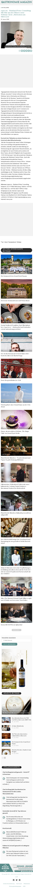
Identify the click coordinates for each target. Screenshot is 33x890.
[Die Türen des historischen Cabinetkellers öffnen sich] (6, 736)
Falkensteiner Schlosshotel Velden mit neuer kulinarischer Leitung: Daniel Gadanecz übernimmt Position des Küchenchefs (15, 486)
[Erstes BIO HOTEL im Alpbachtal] (16, 613)
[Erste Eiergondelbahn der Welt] (16, 368)
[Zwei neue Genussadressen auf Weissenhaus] (16, 289)
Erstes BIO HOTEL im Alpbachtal (11, 625)
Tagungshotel (12, 242)
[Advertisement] (16, 71)
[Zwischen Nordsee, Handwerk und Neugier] (6, 752)
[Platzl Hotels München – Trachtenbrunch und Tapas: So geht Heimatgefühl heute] (16, 446)
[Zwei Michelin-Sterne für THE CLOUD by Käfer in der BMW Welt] (6, 720)
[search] (30, 2)
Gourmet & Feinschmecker (11, 401)
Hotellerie (5, 7)
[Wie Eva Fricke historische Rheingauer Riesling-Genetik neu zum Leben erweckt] (16, 705)
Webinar (19, 242)
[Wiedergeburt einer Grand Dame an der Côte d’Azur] (16, 393)
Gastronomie (7, 321)
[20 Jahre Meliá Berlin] (6, 728)
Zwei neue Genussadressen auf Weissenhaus (15, 300)
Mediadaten (27, 883)
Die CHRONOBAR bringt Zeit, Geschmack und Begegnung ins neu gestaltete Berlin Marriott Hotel (15, 541)
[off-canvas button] (3, 2)
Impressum (19, 883)
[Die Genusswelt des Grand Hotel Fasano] (16, 264)
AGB (24, 886)
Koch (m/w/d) (7, 828)
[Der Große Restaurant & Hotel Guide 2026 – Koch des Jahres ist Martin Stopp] (16, 342)
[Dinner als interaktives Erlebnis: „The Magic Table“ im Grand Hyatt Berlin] (16, 419)
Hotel (6, 242)
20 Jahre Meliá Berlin (17, 726)
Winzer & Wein (8, 708)
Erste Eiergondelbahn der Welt (11, 380)
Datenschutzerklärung (8, 883)
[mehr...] (6, 784)
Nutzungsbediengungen (15, 886)
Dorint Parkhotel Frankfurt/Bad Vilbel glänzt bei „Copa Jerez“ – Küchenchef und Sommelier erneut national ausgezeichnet (16, 327)
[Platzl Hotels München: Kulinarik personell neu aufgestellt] (16, 501)
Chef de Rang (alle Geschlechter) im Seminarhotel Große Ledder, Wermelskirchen (14, 791)
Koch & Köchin (8, 480)
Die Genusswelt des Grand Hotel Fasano (14, 276)
